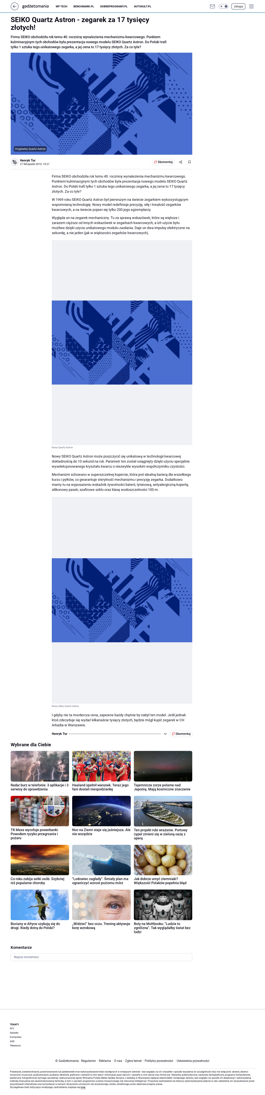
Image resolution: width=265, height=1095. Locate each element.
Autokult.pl (142, 6)
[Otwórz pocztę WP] (212, 6)
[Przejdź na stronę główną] (15, 9)
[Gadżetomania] (39, 6)
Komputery (16, 1037)
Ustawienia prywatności (192, 1061)
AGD (12, 1041)
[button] (223, 6)
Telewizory (15, 1045)
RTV (12, 1028)
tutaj (83, 1087)
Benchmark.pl (84, 6)
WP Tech (61, 6)
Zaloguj (238, 6)
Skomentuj (165, 162)
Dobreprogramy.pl (114, 6)
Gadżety (14, 1032)
